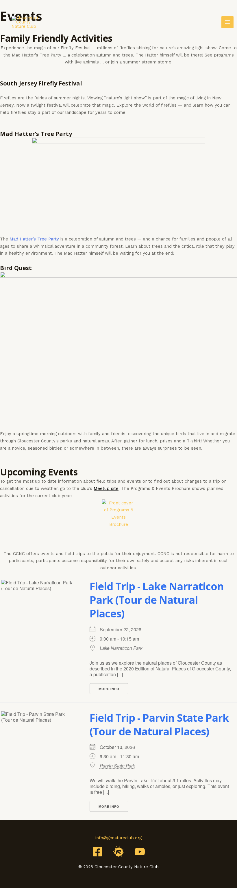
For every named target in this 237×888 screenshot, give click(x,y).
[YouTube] (139, 851)
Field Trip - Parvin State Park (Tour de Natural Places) (159, 725)
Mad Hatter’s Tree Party (34, 239)
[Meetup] (118, 851)
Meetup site (106, 488)
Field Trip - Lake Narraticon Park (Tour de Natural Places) (157, 600)
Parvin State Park (117, 766)
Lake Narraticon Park (121, 648)
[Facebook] (97, 851)
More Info (109, 689)
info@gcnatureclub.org (118, 837)
